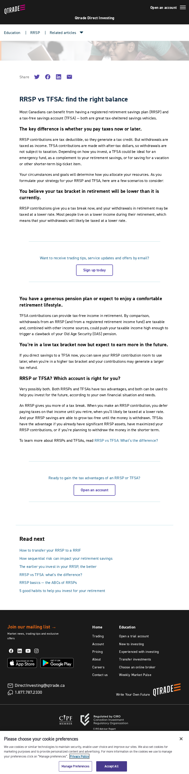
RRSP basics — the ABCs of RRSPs (48, 582)
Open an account (163, 7)
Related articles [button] (63, 32)
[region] (94, 752)
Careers (98, 667)
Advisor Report (104, 728)
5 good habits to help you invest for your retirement (62, 590)
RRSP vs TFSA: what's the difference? (50, 574)
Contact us (100, 675)
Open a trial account (134, 636)
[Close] (181, 738)
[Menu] (183, 8)
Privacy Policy (79, 756)
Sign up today (94, 270)
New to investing (131, 644)
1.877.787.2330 (28, 692)
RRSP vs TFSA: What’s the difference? (126, 440)
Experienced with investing (139, 651)
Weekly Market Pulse (135, 675)
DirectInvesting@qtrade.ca (40, 685)
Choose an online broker (137, 667)
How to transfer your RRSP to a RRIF (50, 550)
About (96, 659)
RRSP (35, 32)
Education (12, 32)
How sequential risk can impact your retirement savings (65, 558)
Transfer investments (135, 659)
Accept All (112, 766)
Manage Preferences (75, 766)
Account (98, 644)
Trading (97, 636)
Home (97, 627)
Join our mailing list (31, 627)
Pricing (97, 651)
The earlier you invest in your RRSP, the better (57, 566)
